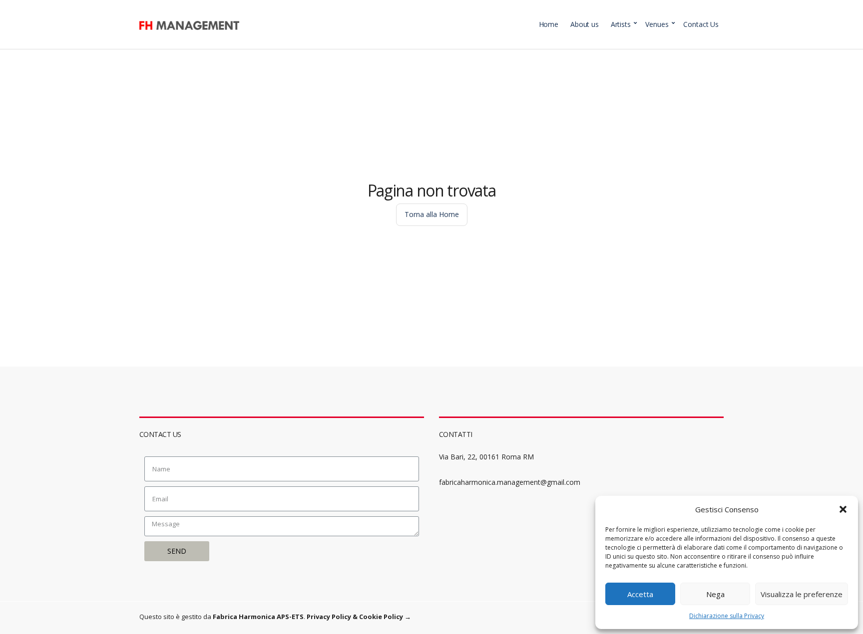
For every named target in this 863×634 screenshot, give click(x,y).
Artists (621, 24)
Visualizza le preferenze (802, 594)
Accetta (640, 594)
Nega (715, 594)
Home (548, 24)
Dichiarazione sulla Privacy (726, 616)
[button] (843, 509)
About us (584, 24)
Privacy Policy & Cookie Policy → (359, 616)
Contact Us (701, 24)
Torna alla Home (432, 214)
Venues (656, 24)
